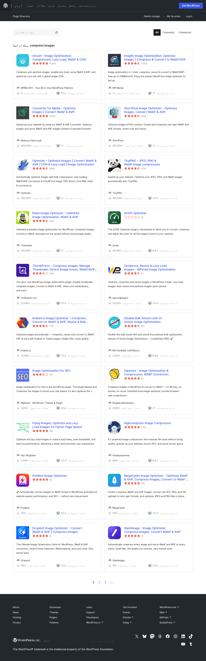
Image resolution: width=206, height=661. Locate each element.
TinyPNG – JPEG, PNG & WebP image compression (142, 162)
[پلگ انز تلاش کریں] (56, 32)
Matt (163, 612)
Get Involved (130, 607)
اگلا (112, 582)
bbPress (165, 617)
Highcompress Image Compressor (147, 423)
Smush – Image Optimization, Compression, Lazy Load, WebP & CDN (59, 57)
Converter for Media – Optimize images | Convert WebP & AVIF (54, 110)
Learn (89, 607)
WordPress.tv (94, 622)
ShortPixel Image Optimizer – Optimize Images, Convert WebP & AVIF (150, 110)
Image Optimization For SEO (51, 370)
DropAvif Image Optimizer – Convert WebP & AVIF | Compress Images (57, 530)
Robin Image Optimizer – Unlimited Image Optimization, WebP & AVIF (55, 215)
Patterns (54, 622)
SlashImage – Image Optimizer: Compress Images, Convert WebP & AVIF (152, 530)
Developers (92, 617)
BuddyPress (167, 622)
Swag (127, 622)
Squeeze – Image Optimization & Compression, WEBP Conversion (146, 372)
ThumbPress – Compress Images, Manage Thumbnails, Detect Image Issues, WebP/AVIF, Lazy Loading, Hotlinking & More (64, 267)
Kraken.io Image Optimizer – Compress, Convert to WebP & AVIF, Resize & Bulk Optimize (59, 320)
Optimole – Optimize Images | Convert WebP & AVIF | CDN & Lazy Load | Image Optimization (64, 162)
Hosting (17, 617)
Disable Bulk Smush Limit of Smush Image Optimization (143, 320)
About (16, 607)
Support (90, 612)
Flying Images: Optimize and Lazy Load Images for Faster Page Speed (57, 424)
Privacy (17, 622)
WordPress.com (169, 607)
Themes (54, 612)
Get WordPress (191, 5)
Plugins (53, 617)
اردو (46, 640)
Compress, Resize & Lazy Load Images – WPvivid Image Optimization (149, 267)
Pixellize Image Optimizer (49, 475)
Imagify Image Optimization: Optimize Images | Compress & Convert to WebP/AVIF (155, 57)
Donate (128, 617)
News (16, 612)
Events (126, 612)
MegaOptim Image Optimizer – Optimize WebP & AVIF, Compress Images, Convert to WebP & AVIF (156, 477)
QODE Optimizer (135, 213)
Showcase (55, 607)
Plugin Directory (21, 16)
